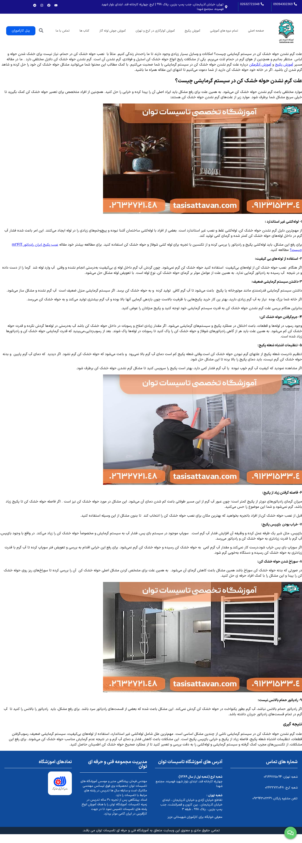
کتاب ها (84, 30)
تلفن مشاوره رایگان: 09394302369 (275, 798)
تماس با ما (63, 30)
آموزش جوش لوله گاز (112, 30)
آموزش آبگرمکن (260, 64)
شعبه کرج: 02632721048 (281, 787)
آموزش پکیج (192, 30)
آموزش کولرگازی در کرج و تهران (155, 30)
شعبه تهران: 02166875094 (281, 777)
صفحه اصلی (256, 30)
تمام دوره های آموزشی (224, 30)
